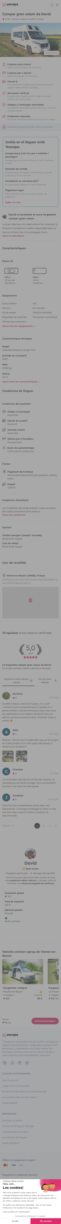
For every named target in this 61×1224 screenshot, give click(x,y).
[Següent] (39, 971)
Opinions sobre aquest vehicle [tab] (18, 681)
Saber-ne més (13, 202)
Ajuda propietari (11, 1143)
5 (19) (7, 19)
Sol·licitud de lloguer (45, 1021)
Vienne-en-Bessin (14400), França (27, 19)
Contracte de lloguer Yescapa (18, 1126)
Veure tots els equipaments (17, 326)
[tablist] (30, 681)
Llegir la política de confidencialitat (16, 1212)
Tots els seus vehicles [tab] (47, 681)
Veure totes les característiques (20, 381)
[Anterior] (5, 971)
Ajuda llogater (9, 1102)
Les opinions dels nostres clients (19, 1097)
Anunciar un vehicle (12, 1120)
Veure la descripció (13, 235)
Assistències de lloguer (14, 1137)
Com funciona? (10, 1080)
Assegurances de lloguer (15, 1131)
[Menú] (54, 4)
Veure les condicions (13, 514)
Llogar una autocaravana (16, 1085)
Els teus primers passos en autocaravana (24, 1091)
